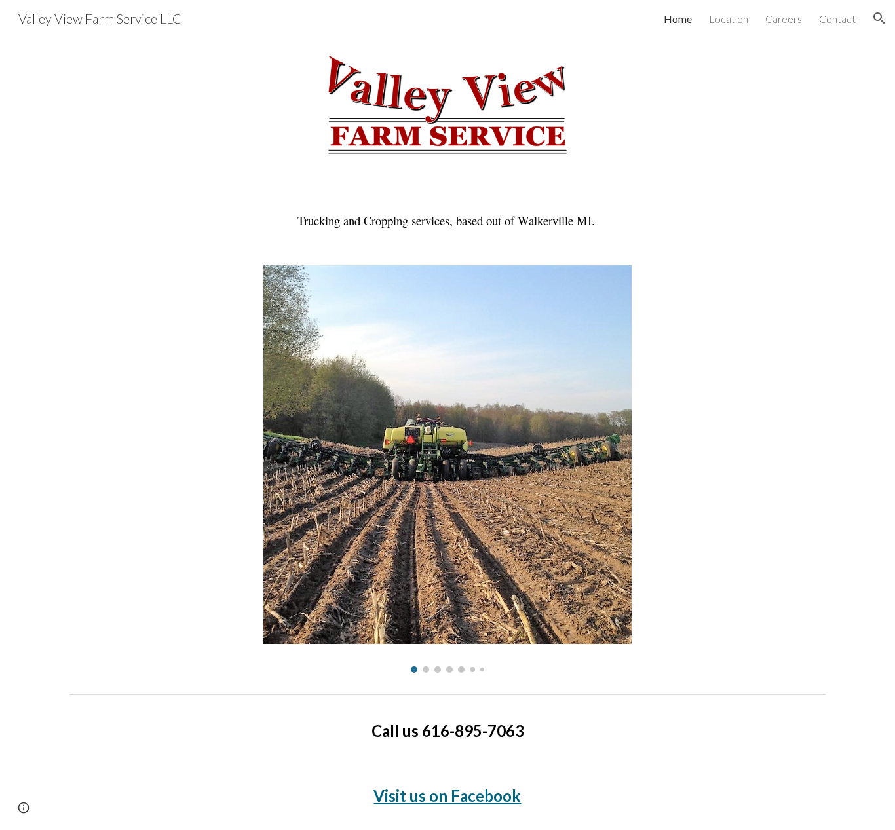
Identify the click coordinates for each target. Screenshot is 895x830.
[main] (447, 220)
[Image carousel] (447, 469)
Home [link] (678, 18)
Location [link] (728, 18)
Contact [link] (837, 18)
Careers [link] (783, 18)
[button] (879, 18)
